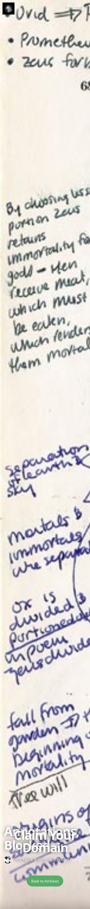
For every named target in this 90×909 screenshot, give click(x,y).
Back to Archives (44, 881)
